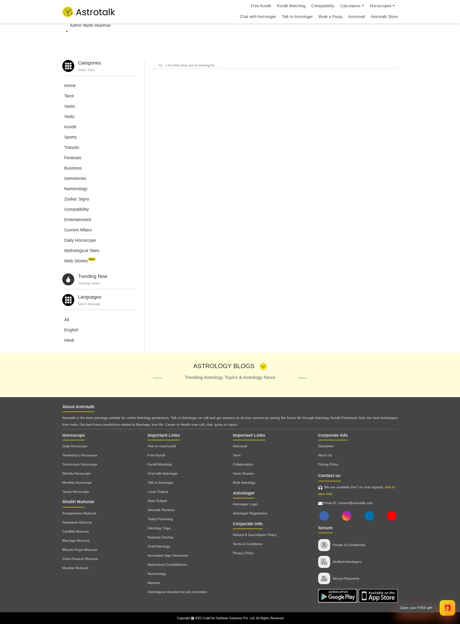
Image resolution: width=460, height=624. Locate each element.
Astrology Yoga (159, 528)
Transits (71, 147)
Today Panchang (160, 519)
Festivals (72, 157)
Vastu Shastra (243, 473)
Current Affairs (78, 230)
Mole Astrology (244, 482)
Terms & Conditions (247, 544)
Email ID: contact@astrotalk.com (347, 503)
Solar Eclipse (157, 501)
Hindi (69, 340)
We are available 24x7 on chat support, (356, 490)
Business (73, 168)
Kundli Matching (291, 6)
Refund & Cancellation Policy (254, 535)
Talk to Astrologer (297, 16)
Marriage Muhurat (76, 540)
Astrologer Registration (250, 513)
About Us (325, 455)
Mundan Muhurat (75, 568)
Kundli (70, 126)
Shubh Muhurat (78, 501)
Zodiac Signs (76, 199)
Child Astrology (159, 546)
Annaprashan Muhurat (79, 513)
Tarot (69, 96)
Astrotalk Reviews (161, 510)
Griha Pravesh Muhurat (80, 559)
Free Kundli (261, 6)
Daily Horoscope (80, 240)
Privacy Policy (243, 553)
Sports (70, 137)
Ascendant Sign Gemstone (168, 555)
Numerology (75, 188)
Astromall (356, 16)
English (71, 330)
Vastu (69, 106)
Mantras (154, 583)
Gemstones (75, 178)
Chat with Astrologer (258, 16)
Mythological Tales (81, 250)
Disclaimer (326, 446)
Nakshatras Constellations (167, 564)
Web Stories (79, 261)
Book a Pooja (330, 16)
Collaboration (243, 464)
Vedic (69, 116)
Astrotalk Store (384, 16)
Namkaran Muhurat (77, 522)
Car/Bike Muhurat (75, 531)
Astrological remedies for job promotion (177, 592)
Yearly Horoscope (75, 492)
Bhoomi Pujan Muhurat (79, 550)
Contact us (329, 475)
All (66, 319)
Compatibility (322, 6)
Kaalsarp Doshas (160, 537)
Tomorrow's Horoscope (79, 464)
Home (70, 85)
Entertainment (77, 219)
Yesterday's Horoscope (79, 455)
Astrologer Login (245, 504)
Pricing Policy (328, 464)
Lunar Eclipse (158, 492)
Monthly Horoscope (77, 482)
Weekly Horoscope (76, 473)
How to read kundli (162, 446)
